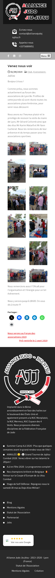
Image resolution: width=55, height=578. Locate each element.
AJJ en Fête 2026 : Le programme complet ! (29, 466)
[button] (17, 148)
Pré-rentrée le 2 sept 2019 (33, 340)
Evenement (39, 71)
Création (39, 570)
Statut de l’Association (18, 512)
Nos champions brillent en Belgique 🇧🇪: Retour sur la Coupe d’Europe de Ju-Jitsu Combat (25, 475)
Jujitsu (11, 75)
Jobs (9, 522)
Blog (9, 502)
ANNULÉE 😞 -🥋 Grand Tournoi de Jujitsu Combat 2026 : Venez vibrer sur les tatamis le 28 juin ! (26, 458)
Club (30, 71)
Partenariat (13, 517)
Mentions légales (16, 507)
